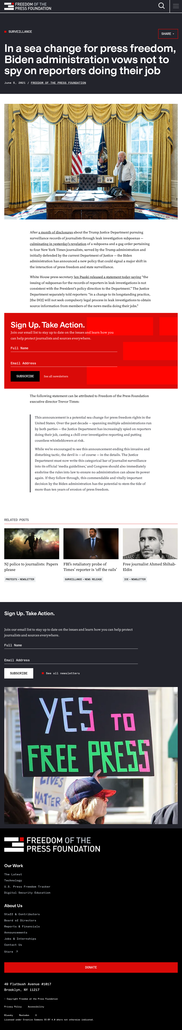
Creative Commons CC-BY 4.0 (39, 1019)
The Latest (13, 874)
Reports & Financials (22, 926)
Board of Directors (20, 920)
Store (8, 951)
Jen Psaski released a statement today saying (107, 277)
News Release (93, 579)
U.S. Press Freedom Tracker (27, 886)
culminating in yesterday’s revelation (58, 243)
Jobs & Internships (20, 938)
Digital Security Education (27, 892)
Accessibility (36, 1006)
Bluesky (8, 1015)
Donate (91, 967)
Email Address (23, 363)
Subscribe (25, 376)
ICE (126, 579)
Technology (13, 880)
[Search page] (161, 8)
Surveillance (20, 32)
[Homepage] (27, 6)
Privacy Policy (13, 1006)
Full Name (19, 348)
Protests (11, 579)
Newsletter (27, 579)
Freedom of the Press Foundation (58, 82)
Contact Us (13, 944)
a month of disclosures (55, 232)
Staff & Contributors (22, 914)
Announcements (15, 932)
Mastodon (24, 1015)
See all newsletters (56, 376)
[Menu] (176, 6)
